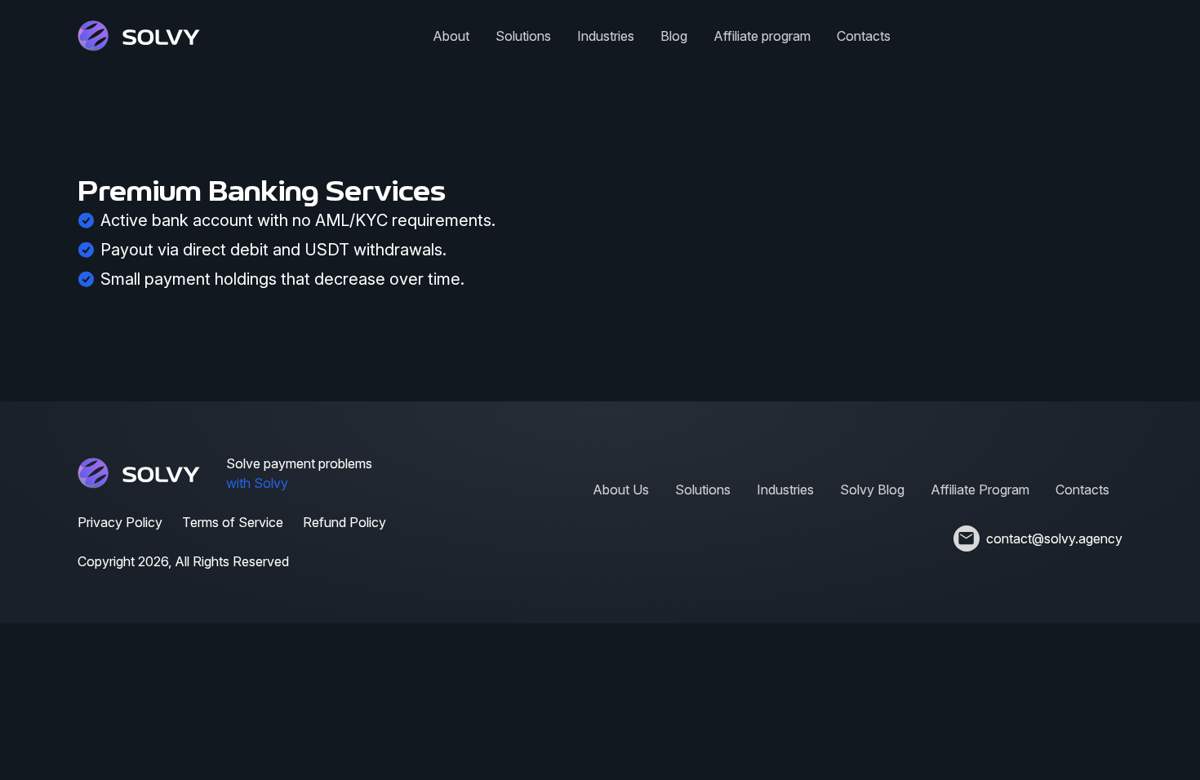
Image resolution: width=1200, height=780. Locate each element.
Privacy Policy (120, 522)
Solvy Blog (872, 489)
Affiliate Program (980, 489)
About (451, 36)
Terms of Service (232, 522)
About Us (621, 489)
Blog (673, 36)
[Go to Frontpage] (139, 35)
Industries (605, 36)
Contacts (864, 36)
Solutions (523, 36)
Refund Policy (344, 522)
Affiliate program (762, 36)
